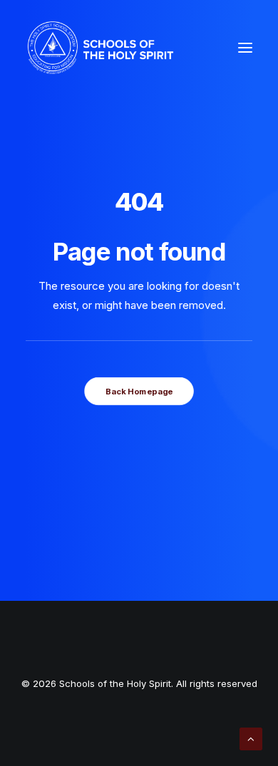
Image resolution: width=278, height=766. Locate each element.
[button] (245, 47)
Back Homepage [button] (139, 391)
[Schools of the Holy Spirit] (100, 47)
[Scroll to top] (251, 738)
